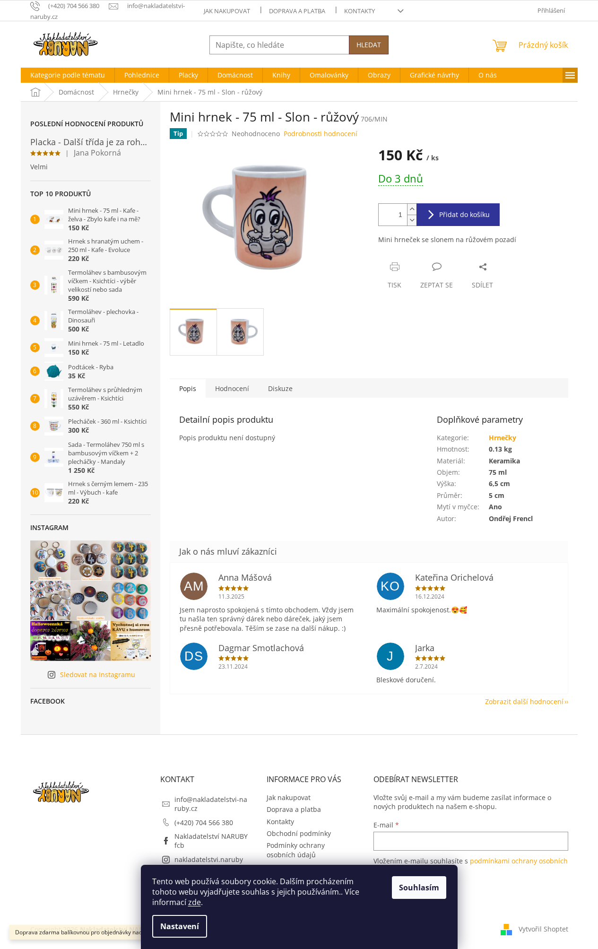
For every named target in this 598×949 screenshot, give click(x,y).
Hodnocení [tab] (232, 388)
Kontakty (359, 11)
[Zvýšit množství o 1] (411, 209)
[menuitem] (67, 75)
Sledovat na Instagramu (97, 674)
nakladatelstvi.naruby (208, 859)
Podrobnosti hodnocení (320, 133)
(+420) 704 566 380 (203, 822)
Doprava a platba (297, 11)
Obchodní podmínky (299, 833)
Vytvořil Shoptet (543, 928)
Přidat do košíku (464, 214)
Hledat (368, 44)
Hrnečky (502, 437)
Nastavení (179, 926)
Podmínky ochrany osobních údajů (296, 850)
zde (194, 902)
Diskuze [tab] (280, 388)
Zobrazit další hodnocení (524, 701)
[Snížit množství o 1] (411, 220)
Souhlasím (419, 887)
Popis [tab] (187, 388)
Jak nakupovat (227, 11)
